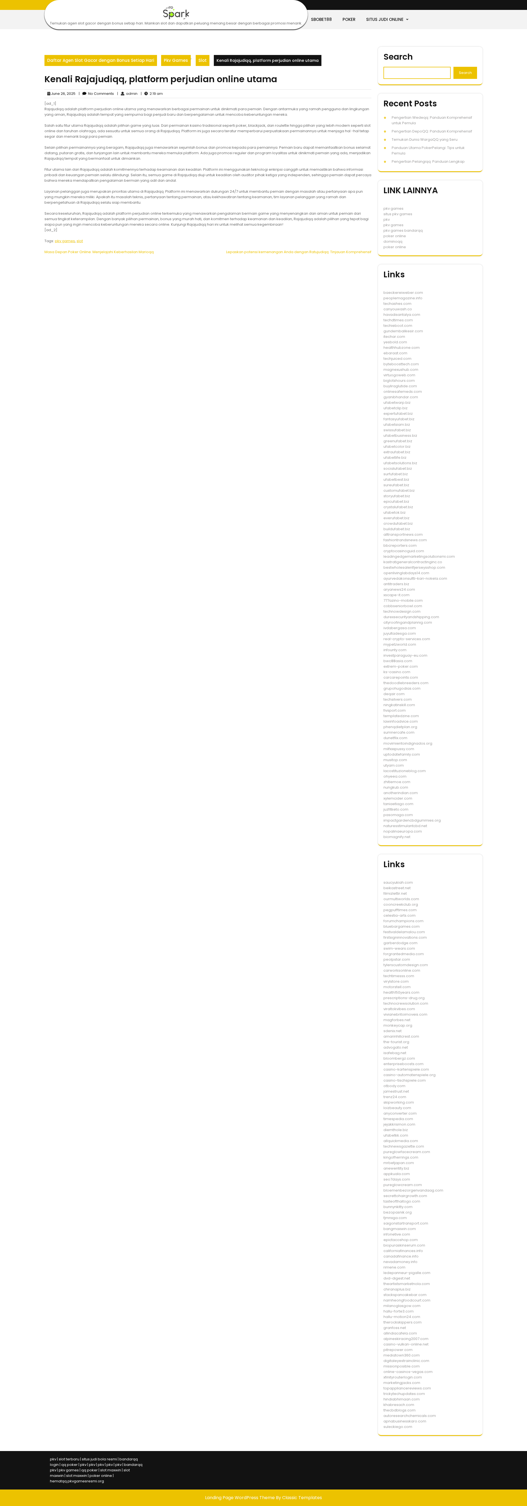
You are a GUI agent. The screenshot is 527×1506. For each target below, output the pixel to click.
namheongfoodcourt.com (406, 1300)
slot (80, 241)
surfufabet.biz (395, 474)
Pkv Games (176, 60)
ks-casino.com (396, 672)
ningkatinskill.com (399, 705)
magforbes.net (396, 1020)
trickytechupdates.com (404, 1393)
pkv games (65, 241)
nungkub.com (395, 787)
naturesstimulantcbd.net (405, 825)
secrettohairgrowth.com (405, 1195)
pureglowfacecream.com (406, 1151)
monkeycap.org (397, 1025)
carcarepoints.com (400, 677)
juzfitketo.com (395, 809)
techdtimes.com (398, 320)
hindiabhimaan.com (401, 1399)
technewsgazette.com (403, 1146)
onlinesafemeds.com (402, 391)
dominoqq (392, 241)
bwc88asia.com (397, 661)
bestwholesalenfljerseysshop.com (414, 567)
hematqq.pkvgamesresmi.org (77, 1481)
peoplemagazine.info (402, 298)
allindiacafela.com (400, 1333)
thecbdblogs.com (399, 1410)
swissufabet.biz (397, 430)
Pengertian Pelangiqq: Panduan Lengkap (428, 161)
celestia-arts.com (399, 915)
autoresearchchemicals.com (409, 1415)
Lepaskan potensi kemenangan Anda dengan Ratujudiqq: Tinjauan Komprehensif (298, 252)
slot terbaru (69, 1459)
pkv (386, 219)
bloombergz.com (399, 1058)
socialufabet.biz (397, 468)
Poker (349, 19)
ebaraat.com (395, 353)
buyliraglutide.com (400, 386)
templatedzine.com (401, 716)
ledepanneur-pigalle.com (406, 1272)
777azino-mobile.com (403, 600)
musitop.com (395, 759)
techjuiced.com (397, 358)
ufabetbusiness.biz (400, 435)
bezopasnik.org (397, 1212)
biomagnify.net (396, 836)
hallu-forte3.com (398, 1311)
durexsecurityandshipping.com (411, 617)
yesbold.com (395, 342)
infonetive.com (396, 1234)
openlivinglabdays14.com (406, 573)
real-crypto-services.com (406, 639)
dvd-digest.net (396, 1278)
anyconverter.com (400, 1113)
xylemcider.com (397, 798)
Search (398, 56)
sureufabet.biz (396, 485)
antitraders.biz (396, 584)
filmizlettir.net (395, 893)
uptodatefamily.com (401, 754)
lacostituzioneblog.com (404, 770)
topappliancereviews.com (407, 1388)
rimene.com (394, 1267)
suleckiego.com (397, 1426)
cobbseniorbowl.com (402, 606)
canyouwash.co (397, 309)
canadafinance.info (401, 1256)
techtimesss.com (398, 976)
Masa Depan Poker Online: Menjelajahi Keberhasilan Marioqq (99, 252)
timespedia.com (398, 1118)
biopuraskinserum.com (404, 1245)
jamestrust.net (396, 1091)
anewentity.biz (396, 1168)
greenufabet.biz (397, 441)
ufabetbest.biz (396, 479)
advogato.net (395, 1047)
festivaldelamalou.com (404, 932)
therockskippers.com (402, 1322)
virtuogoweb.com (399, 375)
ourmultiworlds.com (401, 899)
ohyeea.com (395, 776)
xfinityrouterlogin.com (402, 1377)
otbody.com (394, 1085)
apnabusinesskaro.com (404, 1421)
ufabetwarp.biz (397, 402)
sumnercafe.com (398, 732)
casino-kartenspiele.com (406, 1069)
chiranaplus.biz (397, 1289)
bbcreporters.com (400, 545)
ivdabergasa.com (399, 628)
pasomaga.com (398, 814)
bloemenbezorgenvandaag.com (413, 1190)
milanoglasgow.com (402, 1305)
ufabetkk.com (395, 1135)
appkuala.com (396, 1173)
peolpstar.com (396, 959)
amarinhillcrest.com (401, 1036)
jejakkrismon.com (399, 1124)
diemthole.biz (395, 1129)
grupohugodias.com (402, 688)
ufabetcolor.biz (397, 446)
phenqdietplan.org (400, 726)
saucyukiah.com (398, 882)
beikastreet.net (397, 888)
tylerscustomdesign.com (405, 965)
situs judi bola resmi (99, 1459)
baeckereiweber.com (403, 292)
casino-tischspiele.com (404, 1080)
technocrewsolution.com (405, 1003)
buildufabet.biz (396, 529)
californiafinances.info (403, 1250)
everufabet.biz (396, 518)
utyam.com (393, 765)
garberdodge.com (400, 943)
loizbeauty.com (397, 1107)
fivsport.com (394, 710)
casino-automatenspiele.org (409, 1074)
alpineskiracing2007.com (405, 1338)
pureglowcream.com (402, 1184)
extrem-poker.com (400, 666)
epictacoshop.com (400, 1239)
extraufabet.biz (396, 452)
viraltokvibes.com (399, 1009)
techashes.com (397, 303)
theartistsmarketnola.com (406, 1283)
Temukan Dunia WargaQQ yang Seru (425, 139)
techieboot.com (397, 325)
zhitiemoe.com (396, 781)
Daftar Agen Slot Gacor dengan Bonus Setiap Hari (100, 60)
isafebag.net (394, 1052)
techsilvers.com (397, 699)
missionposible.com (401, 1366)
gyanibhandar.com (400, 397)
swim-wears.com (399, 948)
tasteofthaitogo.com (401, 1201)
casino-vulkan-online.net (405, 1344)
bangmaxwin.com (399, 1228)
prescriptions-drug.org (404, 998)
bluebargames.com (401, 926)
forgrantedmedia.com (403, 954)
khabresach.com (398, 1404)
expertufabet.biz (398, 413)
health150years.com (401, 992)
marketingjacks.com (401, 1382)
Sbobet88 (321, 19)
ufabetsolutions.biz (400, 463)
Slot (202, 60)
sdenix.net (392, 1031)
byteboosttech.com (401, 364)
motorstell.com (397, 987)
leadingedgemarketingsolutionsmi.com (419, 556)
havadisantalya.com (401, 314)
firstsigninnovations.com (405, 937)
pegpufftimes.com (400, 910)
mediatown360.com (401, 1355)
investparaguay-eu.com (405, 655)
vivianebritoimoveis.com (405, 1014)
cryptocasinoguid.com (403, 551)
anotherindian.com (400, 792)
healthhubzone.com (401, 347)
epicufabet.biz (396, 501)
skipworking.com (398, 1102)
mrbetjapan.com (398, 1162)
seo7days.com (396, 1179)
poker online (394, 236)
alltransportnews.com (403, 534)
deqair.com (394, 694)
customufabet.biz (399, 490)
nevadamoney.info (400, 1261)
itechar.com (394, 336)
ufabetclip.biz (395, 408)
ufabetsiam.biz (396, 424)
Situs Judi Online (384, 19)
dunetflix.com (395, 737)
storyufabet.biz (396, 496)
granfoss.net (394, 1327)
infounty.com (395, 650)
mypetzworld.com (399, 644)
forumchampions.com (403, 921)
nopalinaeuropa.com (402, 831)
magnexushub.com (400, 369)
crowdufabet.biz (398, 523)
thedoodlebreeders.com (405, 683)
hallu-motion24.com (401, 1316)
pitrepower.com (398, 1349)
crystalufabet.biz (398, 507)
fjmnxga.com (395, 1217)
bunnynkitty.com (398, 1206)
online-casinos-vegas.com (408, 1371)
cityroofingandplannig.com (407, 622)
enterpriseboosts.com (403, 1063)
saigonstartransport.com (405, 1223)
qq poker (69, 1464)
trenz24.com (394, 1096)
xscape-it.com (396, 595)
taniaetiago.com (398, 803)
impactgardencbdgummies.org (412, 820)
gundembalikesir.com (403, 331)
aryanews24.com (399, 589)
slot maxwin (110, 1470)
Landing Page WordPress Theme (240, 1497)
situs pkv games (397, 214)
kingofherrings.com (400, 1157)
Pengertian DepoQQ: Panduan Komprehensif (432, 131)
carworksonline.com (401, 970)
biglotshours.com (399, 380)
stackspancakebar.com (405, 1294)
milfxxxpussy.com (398, 748)
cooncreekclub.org (400, 904)
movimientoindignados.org (407, 743)
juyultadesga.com (399, 633)
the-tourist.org (396, 1041)
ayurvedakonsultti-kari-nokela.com (415, 578)
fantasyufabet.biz (398, 419)
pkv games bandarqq (403, 230)
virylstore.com (396, 981)
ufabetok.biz (394, 512)
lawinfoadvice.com (400, 721)
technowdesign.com (402, 611)
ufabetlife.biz (395, 457)
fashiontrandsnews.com (405, 540)
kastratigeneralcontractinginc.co (412, 562)
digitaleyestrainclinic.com (406, 1360)
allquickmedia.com (400, 1140)
